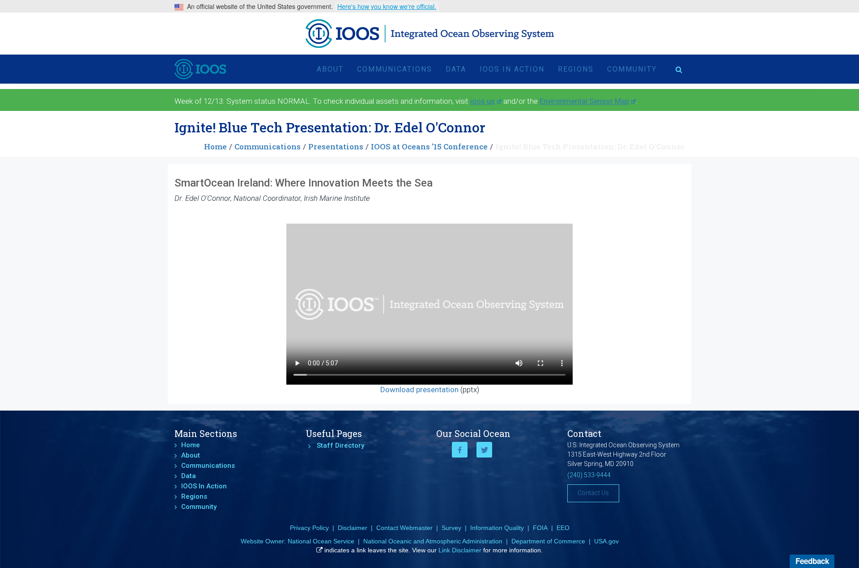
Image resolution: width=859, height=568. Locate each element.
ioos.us (482, 101)
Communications (394, 69)
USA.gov (606, 541)
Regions (576, 69)
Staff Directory (340, 445)
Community (632, 69)
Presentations (335, 146)
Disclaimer (352, 527)
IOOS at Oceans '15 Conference (429, 146)
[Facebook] (460, 450)
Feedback (812, 560)
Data (456, 69)
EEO (563, 527)
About (330, 69)
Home (215, 146)
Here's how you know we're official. (386, 6)
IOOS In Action (512, 69)
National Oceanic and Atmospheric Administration (432, 541)
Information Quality (497, 527)
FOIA (540, 527)
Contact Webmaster (404, 527)
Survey (451, 527)
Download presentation (419, 389)
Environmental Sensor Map (584, 101)
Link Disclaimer (459, 550)
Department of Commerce (548, 541)
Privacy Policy (309, 527)
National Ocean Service (321, 541)
